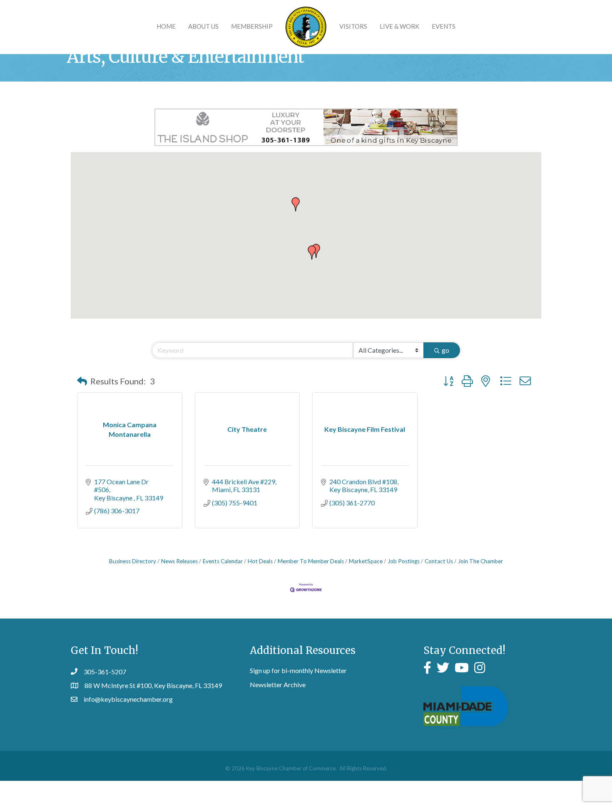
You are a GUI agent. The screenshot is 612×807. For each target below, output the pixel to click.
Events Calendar (223, 561)
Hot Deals (260, 561)
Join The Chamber (480, 561)
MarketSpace (366, 561)
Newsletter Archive (278, 684)
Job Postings (404, 561)
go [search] (445, 350)
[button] (295, 204)
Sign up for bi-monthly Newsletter (298, 670)
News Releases (179, 561)
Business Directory (132, 561)
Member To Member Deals (311, 561)
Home (166, 26)
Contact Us (439, 561)
